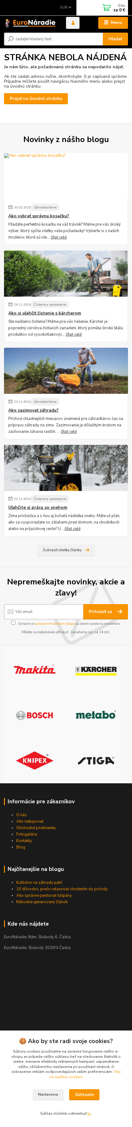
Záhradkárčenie (45, 207)
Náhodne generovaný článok (42, 902)
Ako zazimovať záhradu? (33, 410)
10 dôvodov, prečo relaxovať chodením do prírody (62, 889)
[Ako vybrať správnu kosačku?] (66, 176)
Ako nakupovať (30, 821)
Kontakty (24, 841)
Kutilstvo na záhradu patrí (39, 882)
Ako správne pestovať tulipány (44, 895)
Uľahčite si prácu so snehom (37, 507)
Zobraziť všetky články (62, 550)
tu (89, 1113)
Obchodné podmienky (36, 828)
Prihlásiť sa (101, 612)
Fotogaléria (26, 834)
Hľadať (115, 39)
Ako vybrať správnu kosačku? (38, 216)
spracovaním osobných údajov (55, 624)
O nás (21, 815)
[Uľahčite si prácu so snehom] (66, 468)
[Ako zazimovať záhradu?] (66, 371)
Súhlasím (84, 1094)
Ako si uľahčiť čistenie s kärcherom (44, 313)
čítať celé (59, 237)
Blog (20, 847)
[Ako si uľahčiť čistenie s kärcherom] (66, 274)
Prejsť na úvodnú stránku (36, 98)
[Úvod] (30, 22)
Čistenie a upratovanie (50, 304)
